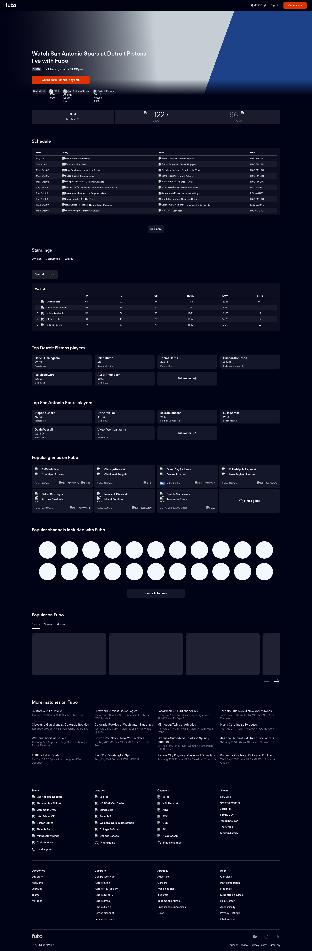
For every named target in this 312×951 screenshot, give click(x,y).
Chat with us (227, 919)
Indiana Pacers (54, 324)
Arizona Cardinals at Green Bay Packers (247, 738)
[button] (266, 681)
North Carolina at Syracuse (238, 724)
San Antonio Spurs (78, 91)
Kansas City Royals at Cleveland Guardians (186, 755)
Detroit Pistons (106, 91)
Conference (53, 258)
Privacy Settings (230, 913)
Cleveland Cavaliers (57, 307)
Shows (48, 624)
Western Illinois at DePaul (49, 738)
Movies (61, 624)
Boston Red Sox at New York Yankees (119, 738)
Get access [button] (295, 5)
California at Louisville (47, 711)
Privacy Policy (258, 945)
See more (156, 229)
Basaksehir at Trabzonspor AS (177, 711)
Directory (274, 945)
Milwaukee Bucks (55, 313)
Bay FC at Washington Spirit (113, 755)
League (68, 258)
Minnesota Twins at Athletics (176, 724)
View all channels (156, 593)
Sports (36, 624)
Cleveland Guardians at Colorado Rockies (60, 724)
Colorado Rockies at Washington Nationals (124, 724)
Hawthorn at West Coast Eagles (116, 711)
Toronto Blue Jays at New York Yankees (246, 711)
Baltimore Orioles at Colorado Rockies (246, 755)
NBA (56, 91)
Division (37, 258)
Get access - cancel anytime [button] (61, 80)
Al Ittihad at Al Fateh (45, 755)
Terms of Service (238, 945)
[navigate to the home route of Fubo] (10, 5)
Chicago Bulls (54, 319)
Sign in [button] (275, 5)
